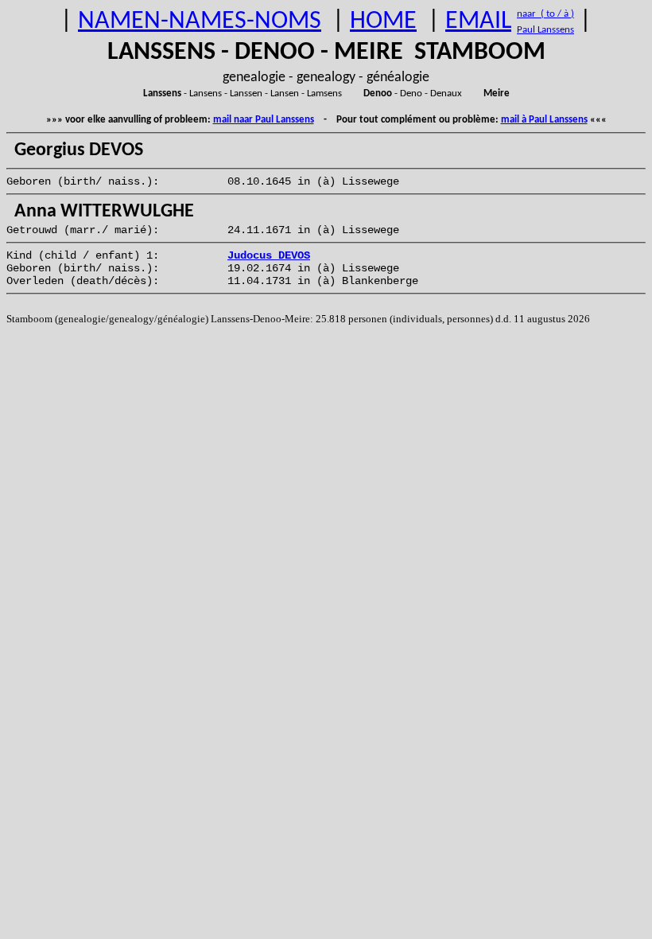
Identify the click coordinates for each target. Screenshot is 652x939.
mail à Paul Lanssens (544, 120)
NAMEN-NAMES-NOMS (199, 21)
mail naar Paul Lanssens (263, 120)
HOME (383, 21)
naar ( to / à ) (545, 14)
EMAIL (478, 21)
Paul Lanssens (545, 30)
